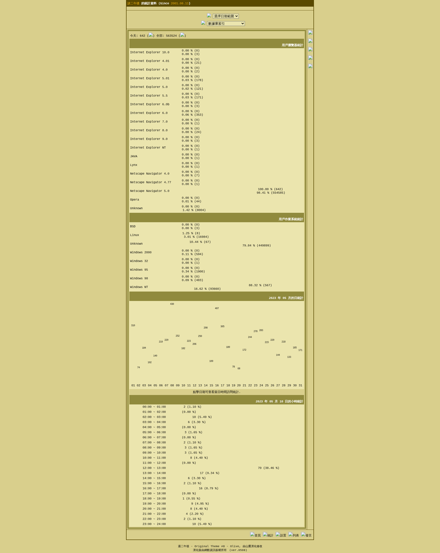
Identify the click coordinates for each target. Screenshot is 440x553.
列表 (296, 535)
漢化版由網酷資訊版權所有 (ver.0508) (220, 550)
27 (278, 385)
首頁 (258, 535)
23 (255, 385)
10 (183, 385)
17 (222, 385)
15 (211, 385)
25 (267, 385)
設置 (283, 535)
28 (283, 385)
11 (189, 385)
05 (155, 385)
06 (161, 385)
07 (166, 385)
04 (150, 385)
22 (250, 385)
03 (144, 385)
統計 (270, 535)
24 (261, 385)
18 (228, 385)
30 (295, 385)
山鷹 (248, 546)
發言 (309, 535)
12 (194, 385)
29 (289, 385)
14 (206, 385)
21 (244, 385)
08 (172, 385)
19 (233, 385)
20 (239, 385)
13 (200, 385)
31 (300, 385)
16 (217, 385)
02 (138, 385)
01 (133, 385)
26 (272, 385)
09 (178, 385)
